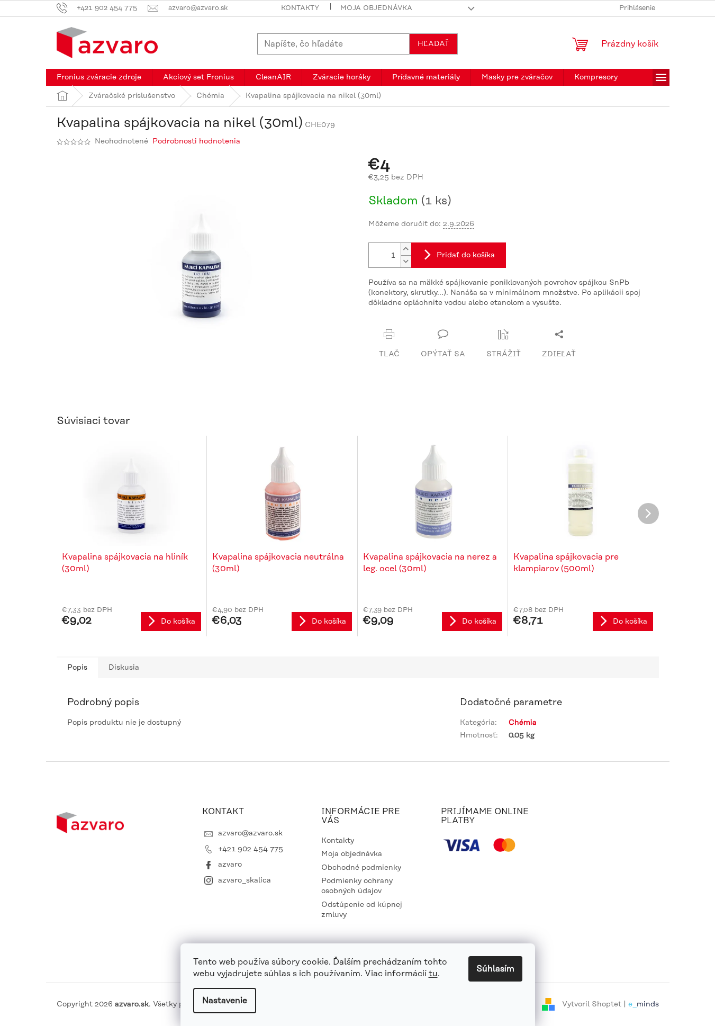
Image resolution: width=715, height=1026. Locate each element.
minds (648, 1004)
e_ (632, 1004)
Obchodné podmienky (361, 867)
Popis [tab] (77, 667)
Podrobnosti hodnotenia (196, 141)
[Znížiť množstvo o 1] (406, 261)
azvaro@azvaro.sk (250, 833)
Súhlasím (495, 969)
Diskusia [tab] (123, 667)
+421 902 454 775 (250, 849)
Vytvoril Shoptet (591, 1004)
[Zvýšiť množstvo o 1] (406, 249)
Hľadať (433, 44)
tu (433, 973)
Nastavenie (224, 1000)
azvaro (230, 864)
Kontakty (300, 8)
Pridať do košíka (466, 255)
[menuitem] (99, 77)
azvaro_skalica (244, 880)
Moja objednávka (376, 8)
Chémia (523, 722)
